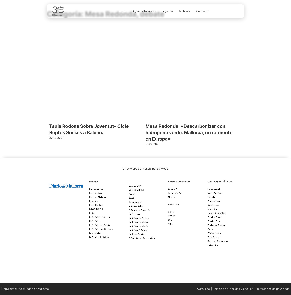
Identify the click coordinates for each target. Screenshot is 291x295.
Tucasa (211, 229)
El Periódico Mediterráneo (101, 229)
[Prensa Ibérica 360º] (66, 217)
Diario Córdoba (96, 205)
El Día (91, 213)
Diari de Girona (96, 189)
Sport (131, 198)
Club (122, 11)
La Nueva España (136, 234)
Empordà (93, 201)
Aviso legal (203, 288)
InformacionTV (174, 193)
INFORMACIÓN (96, 209)
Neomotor (212, 209)
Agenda (168, 11)
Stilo (170, 220)
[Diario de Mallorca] (66, 185)
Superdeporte (135, 202)
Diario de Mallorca (97, 197)
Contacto (202, 11)
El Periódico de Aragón (99, 217)
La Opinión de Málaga (138, 222)
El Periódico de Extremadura (142, 238)
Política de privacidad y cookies (233, 288)
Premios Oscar (214, 217)
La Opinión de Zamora (139, 218)
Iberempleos (213, 205)
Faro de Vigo (95, 233)
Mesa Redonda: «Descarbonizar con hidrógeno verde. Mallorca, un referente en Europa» (189, 132)
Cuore (171, 212)
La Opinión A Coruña (138, 230)
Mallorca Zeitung (136, 190)
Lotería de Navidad (216, 213)
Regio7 (132, 194)
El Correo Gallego (137, 206)
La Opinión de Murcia (138, 226)
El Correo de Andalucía (139, 210)
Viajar (170, 224)
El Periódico (94, 221)
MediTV (171, 197)
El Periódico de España (99, 225)
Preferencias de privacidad (272, 288)
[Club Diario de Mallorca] (58, 11)
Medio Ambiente (215, 193)
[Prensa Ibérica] (60, 197)
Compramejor (214, 201)
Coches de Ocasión (216, 225)
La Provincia (134, 214)
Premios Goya (214, 221)
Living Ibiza (213, 245)
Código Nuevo (214, 233)
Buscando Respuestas (218, 241)
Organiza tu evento (144, 11)
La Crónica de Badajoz (99, 237)
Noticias (184, 11)
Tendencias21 (214, 189)
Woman (171, 216)
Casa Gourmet (214, 237)
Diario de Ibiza (95, 193)
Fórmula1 (212, 197)
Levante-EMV (135, 186)
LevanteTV (173, 189)
